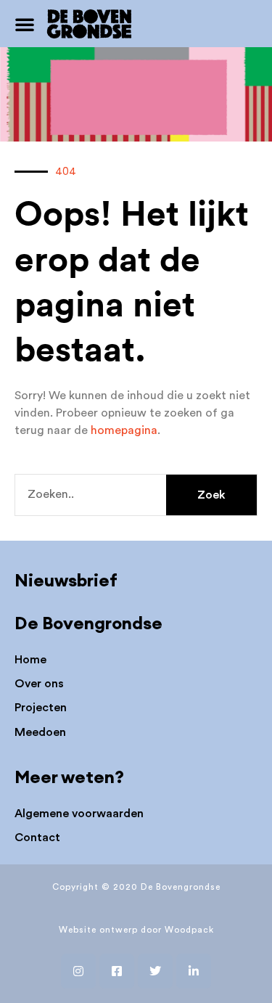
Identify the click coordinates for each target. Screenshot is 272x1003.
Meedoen (40, 732)
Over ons (39, 683)
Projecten (41, 707)
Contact (37, 837)
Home (30, 660)
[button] (24, 24)
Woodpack (189, 929)
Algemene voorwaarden (79, 813)
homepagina (124, 430)
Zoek (211, 495)
